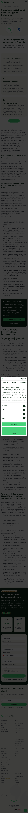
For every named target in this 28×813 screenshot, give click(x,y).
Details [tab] (14, 382)
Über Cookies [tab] (23, 382)
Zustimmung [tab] (5, 382)
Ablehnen (14, 433)
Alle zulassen (14, 424)
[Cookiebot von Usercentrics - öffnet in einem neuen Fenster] (20, 378)
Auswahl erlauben (14, 428)
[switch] (24, 410)
